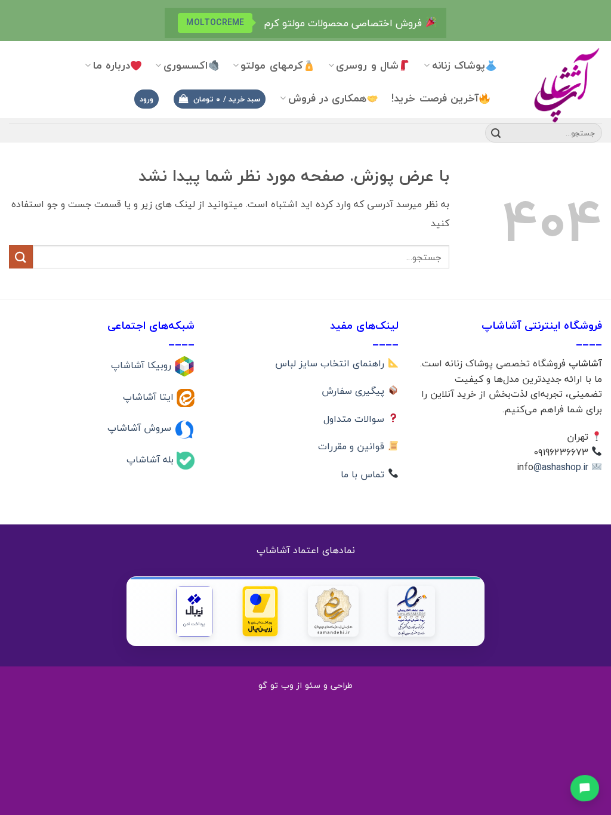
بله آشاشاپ (151, 459)
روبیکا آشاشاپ (142, 365)
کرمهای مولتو (271, 65)
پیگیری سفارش (354, 390)
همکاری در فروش (327, 98)
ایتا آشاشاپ (150, 396)
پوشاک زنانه (458, 65)
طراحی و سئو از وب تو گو (305, 685)
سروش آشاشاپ (140, 427)
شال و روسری (367, 65)
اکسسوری (185, 65)
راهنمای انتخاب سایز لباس (331, 363)
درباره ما (111, 65)
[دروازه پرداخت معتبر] (260, 611)
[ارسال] (496, 133)
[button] (220, 99)
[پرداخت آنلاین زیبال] (194, 611)
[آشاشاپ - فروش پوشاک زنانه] (558, 84)
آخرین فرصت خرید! (435, 98)
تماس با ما (364, 474)
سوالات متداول (355, 418)
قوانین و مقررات (352, 446)
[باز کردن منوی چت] (584, 787)
